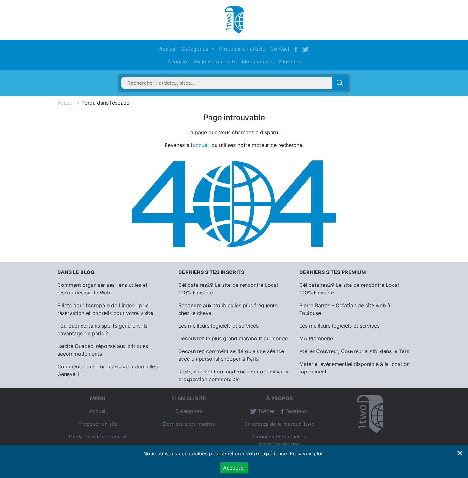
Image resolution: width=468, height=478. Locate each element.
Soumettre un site (215, 61)
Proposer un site (98, 424)
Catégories (188, 411)
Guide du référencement (98, 436)
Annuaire (178, 61)
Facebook (296, 411)
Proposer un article (242, 49)
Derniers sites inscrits (189, 424)
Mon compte (257, 61)
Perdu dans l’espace (105, 102)
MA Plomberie (316, 338)
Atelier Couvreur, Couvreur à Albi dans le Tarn (354, 351)
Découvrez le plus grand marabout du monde (233, 338)
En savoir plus (306, 453)
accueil (201, 145)
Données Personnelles (279, 436)
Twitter (265, 411)
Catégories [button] (196, 49)
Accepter (234, 468)
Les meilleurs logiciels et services (218, 325)
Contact (280, 49)
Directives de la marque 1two (279, 424)
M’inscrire (288, 61)
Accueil (168, 49)
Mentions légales (279, 444)
